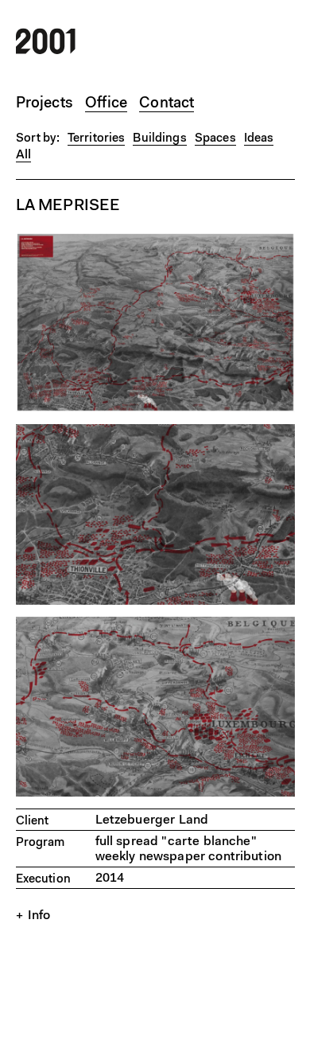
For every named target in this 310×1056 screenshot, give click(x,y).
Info (39, 916)
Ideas (259, 139)
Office (106, 103)
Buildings (159, 139)
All (23, 155)
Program (40, 843)
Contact (166, 103)
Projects (45, 103)
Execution (43, 880)
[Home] (46, 51)
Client (32, 822)
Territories (97, 139)
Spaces (215, 139)
